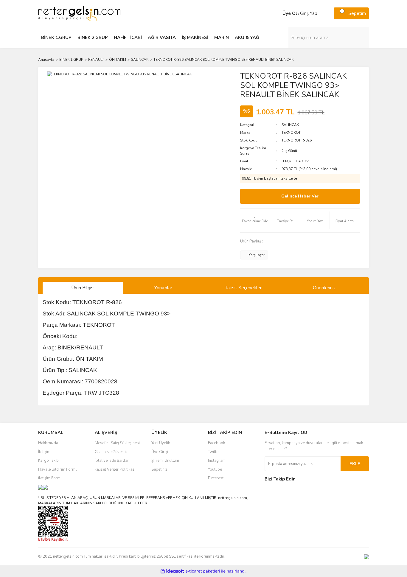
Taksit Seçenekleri (243, 287)
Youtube (215, 469)
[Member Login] (276, 13)
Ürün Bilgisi (82, 287)
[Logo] (79, 13)
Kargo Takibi (49, 460)
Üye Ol (289, 13)
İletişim (44, 452)
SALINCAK (290, 124)
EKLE (354, 464)
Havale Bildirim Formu (57, 469)
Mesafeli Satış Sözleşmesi (117, 443)
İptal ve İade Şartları (112, 460)
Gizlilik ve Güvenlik (111, 452)
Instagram (217, 460)
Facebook (216, 443)
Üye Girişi (159, 452)
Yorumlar (163, 287)
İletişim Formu (50, 478)
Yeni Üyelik (160, 443)
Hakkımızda (48, 443)
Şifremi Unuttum (165, 460)
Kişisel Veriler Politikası (115, 469)
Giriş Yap (308, 13)
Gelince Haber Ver (300, 196)
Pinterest (215, 478)
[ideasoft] (172, 571)
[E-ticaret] (202, 571)
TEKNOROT (291, 132)
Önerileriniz (324, 287)
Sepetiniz (159, 469)
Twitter (214, 452)
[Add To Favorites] (255, 220)
